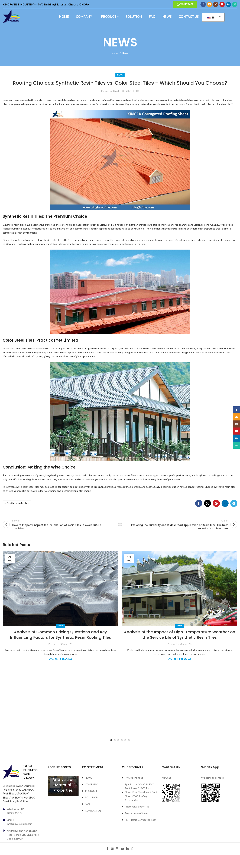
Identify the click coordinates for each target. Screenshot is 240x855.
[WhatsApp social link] (234, 4)
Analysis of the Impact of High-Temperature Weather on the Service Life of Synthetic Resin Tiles (179, 634)
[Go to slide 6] (129, 740)
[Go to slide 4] (122, 740)
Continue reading (60, 659)
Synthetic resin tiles (17, 503)
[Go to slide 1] (111, 740)
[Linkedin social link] (228, 4)
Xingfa (116, 90)
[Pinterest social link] (216, 503)
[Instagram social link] (215, 4)
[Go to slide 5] (125, 740)
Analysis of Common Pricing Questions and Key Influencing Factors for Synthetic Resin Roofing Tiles (60, 634)
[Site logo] (11, 16)
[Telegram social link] (233, 503)
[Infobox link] (21, 772)
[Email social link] (209, 4)
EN (213, 17)
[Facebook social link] (203, 4)
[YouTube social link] (222, 4)
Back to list (120, 524)
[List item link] (100, 778)
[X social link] (207, 503)
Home (115, 53)
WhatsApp (186, 4)
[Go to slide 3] (118, 740)
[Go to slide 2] (115, 740)
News (125, 53)
